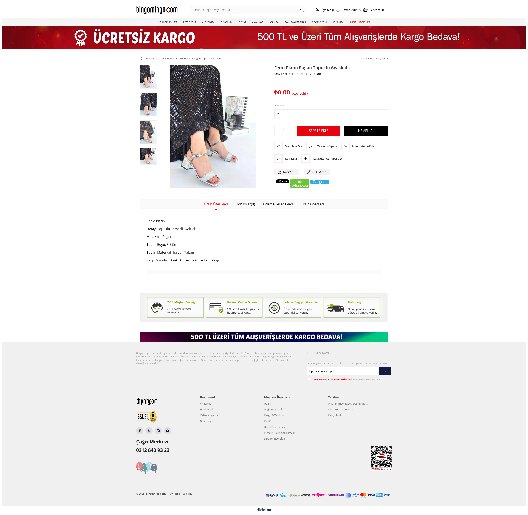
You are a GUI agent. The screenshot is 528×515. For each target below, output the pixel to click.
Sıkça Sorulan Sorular (341, 409)
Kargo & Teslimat (274, 415)
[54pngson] (328, 495)
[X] (149, 430)
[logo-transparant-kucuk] (154, 401)
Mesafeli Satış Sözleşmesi (279, 433)
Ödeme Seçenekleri (278, 204)
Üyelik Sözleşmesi (274, 427)
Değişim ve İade (273, 409)
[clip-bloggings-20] (154, 468)
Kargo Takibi (335, 415)
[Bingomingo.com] (156, 9)
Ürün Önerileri (312, 204)
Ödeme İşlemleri (210, 415)
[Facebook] (139, 430)
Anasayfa (205, 404)
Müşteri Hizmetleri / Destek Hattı (348, 404)
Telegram (320, 182)
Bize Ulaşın (206, 421)
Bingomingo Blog (274, 438)
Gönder (385, 371)
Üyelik (267, 404)
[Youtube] (167, 430)
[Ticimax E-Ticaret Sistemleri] (264, 510)
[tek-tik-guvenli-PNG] (154, 417)
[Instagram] (158, 430)
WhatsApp (300, 185)
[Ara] (302, 9)
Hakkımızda (207, 409)
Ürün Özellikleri (216, 204)
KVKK (267, 421)
